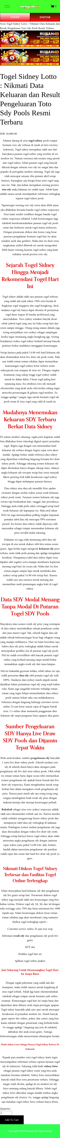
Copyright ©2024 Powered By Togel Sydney (30, 1131)
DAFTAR (45, 17)
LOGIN (15, 17)
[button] (12, 1119)
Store (3, 24)
